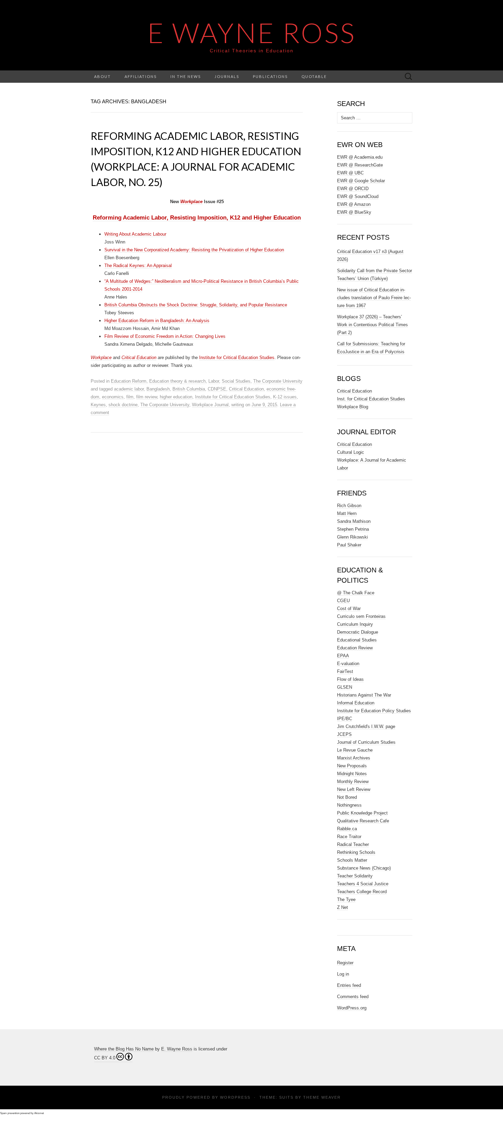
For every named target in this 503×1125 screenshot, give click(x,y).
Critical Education (246, 389)
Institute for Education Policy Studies (374, 710)
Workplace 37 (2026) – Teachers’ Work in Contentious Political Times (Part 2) (372, 324)
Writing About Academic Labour (135, 234)
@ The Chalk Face (355, 592)
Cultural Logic (350, 452)
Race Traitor (349, 836)
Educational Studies (357, 640)
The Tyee (346, 899)
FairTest (345, 671)
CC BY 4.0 (104, 1057)
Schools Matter (352, 860)
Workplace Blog (352, 406)
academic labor (129, 389)
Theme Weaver (322, 1097)
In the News (185, 76)
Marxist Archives (353, 757)
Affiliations (141, 76)
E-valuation (348, 663)
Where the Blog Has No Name (124, 1048)
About (102, 76)
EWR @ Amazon (354, 204)
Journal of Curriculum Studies (366, 742)
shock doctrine (123, 404)
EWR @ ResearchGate (360, 165)
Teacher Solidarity (355, 875)
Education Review (355, 647)
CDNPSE (217, 389)
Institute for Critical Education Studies (236, 357)
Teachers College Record (362, 891)
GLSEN (344, 687)
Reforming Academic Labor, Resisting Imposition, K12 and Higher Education (197, 217)
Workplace (191, 201)
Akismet (39, 1113)
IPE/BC (344, 718)
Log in (343, 974)
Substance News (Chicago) (364, 868)
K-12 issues (285, 396)
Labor (213, 381)
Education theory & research (177, 381)
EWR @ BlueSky (354, 212)
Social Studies (236, 381)
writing (237, 404)
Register (345, 962)
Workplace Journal (210, 404)
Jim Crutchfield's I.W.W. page (366, 726)
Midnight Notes (352, 773)
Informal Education (355, 702)
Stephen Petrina (353, 529)
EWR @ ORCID (353, 188)
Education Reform (128, 381)
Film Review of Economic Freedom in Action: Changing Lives (164, 336)
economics (113, 396)
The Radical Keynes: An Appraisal (138, 265)
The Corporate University (277, 381)
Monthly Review (353, 781)
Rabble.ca (347, 828)
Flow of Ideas (350, 679)
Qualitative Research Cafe (363, 820)
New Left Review (353, 789)
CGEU (343, 600)
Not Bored (347, 797)
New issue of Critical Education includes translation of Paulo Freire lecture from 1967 (374, 297)
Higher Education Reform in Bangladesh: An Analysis (156, 320)
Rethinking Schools (356, 852)
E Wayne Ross (251, 32)
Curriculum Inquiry (355, 624)
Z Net (342, 907)
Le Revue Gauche (355, 750)
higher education (176, 396)
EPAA (343, 655)
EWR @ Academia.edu (360, 157)
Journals (227, 76)
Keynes (98, 404)
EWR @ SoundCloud (357, 196)
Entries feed (349, 985)
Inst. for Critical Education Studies (371, 398)
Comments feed (353, 996)
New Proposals (352, 765)
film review (146, 396)
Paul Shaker (349, 544)
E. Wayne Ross (176, 1048)
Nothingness (349, 805)
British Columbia (188, 389)
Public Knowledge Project (362, 813)
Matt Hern (347, 513)
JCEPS (344, 734)
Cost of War (349, 608)
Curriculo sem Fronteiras (361, 616)
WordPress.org (351, 1007)
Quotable (314, 76)
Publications (270, 76)
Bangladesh (158, 389)
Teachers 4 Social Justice (362, 883)
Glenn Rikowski (352, 537)
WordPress (235, 1097)
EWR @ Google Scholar (361, 180)
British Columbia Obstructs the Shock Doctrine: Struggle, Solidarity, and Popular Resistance (195, 304)
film (129, 396)
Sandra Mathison (354, 521)
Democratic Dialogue (357, 632)
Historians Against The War (364, 695)
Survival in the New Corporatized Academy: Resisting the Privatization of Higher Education (194, 249)
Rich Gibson (349, 505)
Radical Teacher (353, 844)
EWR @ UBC (350, 172)
